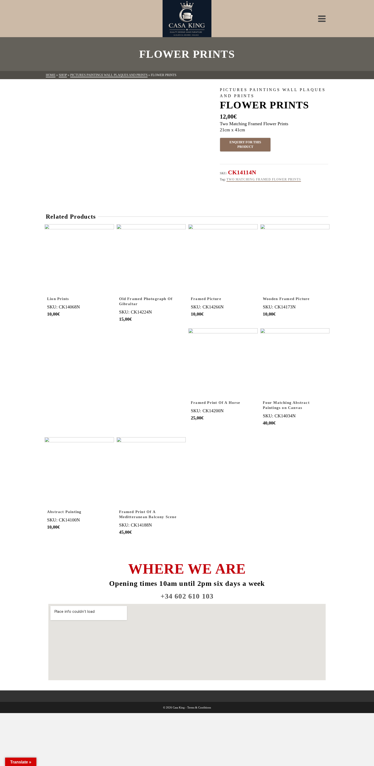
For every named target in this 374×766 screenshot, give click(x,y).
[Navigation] (321, 18)
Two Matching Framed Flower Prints (263, 179)
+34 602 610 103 (187, 596)
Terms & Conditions (199, 707)
